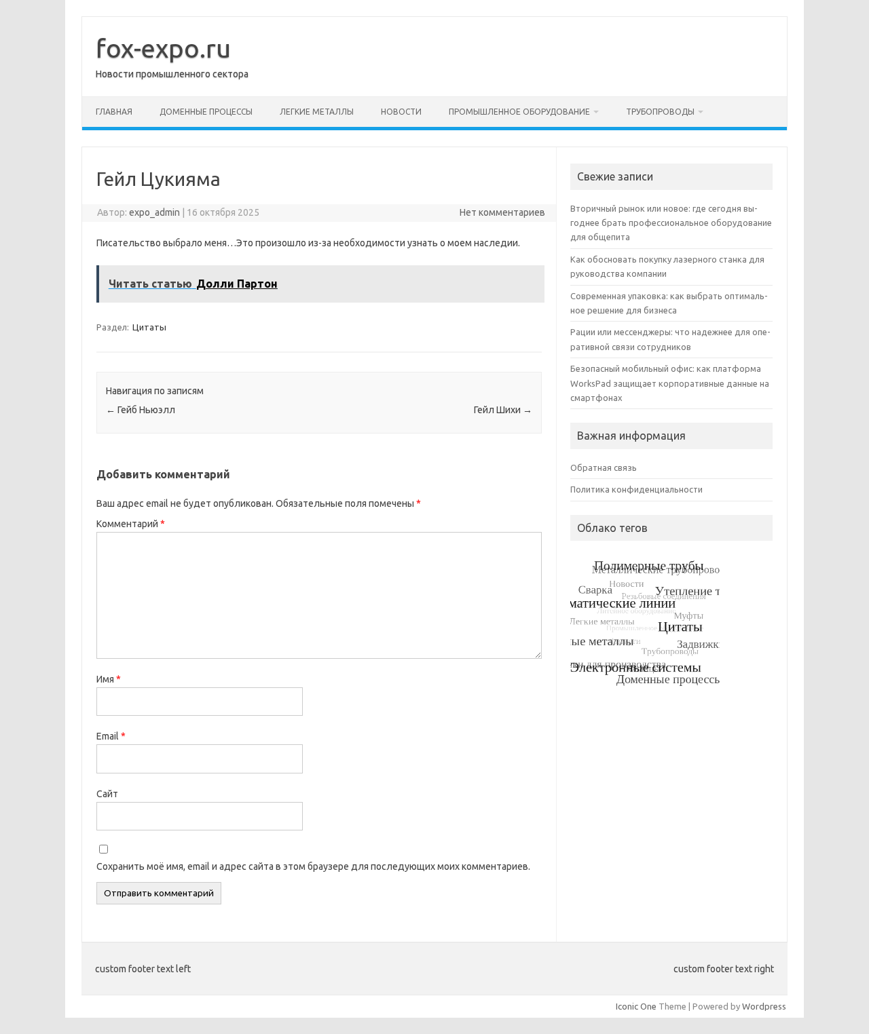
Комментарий (130, 523)
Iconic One (636, 1006)
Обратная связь (603, 467)
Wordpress (764, 1006)
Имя (108, 679)
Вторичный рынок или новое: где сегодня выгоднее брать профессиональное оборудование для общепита (671, 223)
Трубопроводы (660, 111)
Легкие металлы (317, 111)
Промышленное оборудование (519, 111)
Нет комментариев (502, 212)
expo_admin (154, 212)
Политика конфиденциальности (636, 489)
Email (111, 736)
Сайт (107, 793)
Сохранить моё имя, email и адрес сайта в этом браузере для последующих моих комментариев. (313, 866)
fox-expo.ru (163, 48)
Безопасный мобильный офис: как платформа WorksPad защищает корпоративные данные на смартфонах (669, 383)
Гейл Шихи (503, 409)
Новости (401, 111)
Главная (114, 111)
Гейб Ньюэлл (140, 409)
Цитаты (149, 327)
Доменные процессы (206, 111)
